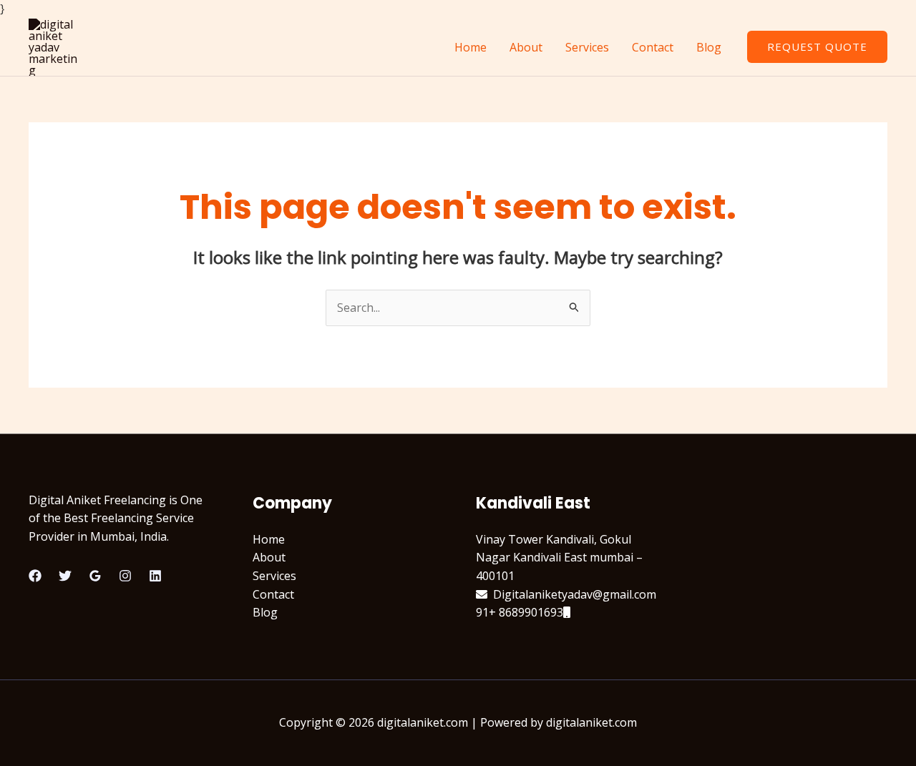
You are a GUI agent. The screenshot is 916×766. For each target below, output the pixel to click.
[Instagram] (125, 575)
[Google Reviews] (95, 575)
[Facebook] (35, 575)
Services (587, 47)
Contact (652, 47)
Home (470, 47)
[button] (817, 47)
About (526, 47)
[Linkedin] (155, 575)
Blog (708, 47)
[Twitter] (65, 575)
